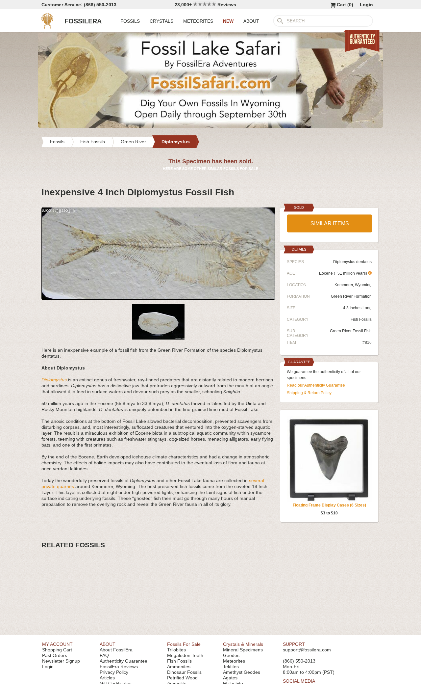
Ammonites (178, 666)
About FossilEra (116, 649)
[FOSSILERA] (47, 27)
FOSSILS (130, 21)
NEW (228, 21)
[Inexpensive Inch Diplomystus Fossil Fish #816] (158, 297)
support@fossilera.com (307, 649)
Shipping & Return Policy (309, 393)
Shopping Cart (57, 649)
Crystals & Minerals (243, 644)
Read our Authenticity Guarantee (316, 385)
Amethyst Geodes (241, 672)
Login (366, 4)
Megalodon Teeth (185, 655)
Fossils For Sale (184, 644)
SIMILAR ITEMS (329, 223)
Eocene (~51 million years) (343, 273)
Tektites (231, 666)
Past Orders (54, 655)
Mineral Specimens (243, 649)
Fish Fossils (361, 319)
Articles (107, 677)
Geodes (231, 655)
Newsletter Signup (61, 661)
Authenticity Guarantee (123, 661)
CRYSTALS (161, 21)
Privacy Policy (114, 672)
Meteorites (234, 661)
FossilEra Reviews (119, 666)
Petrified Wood (182, 677)
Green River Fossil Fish (351, 331)
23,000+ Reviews (205, 4)
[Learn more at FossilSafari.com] (210, 126)
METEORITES (198, 21)
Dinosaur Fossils (184, 672)
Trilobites (176, 649)
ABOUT (251, 21)
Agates (230, 677)
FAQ (104, 655)
